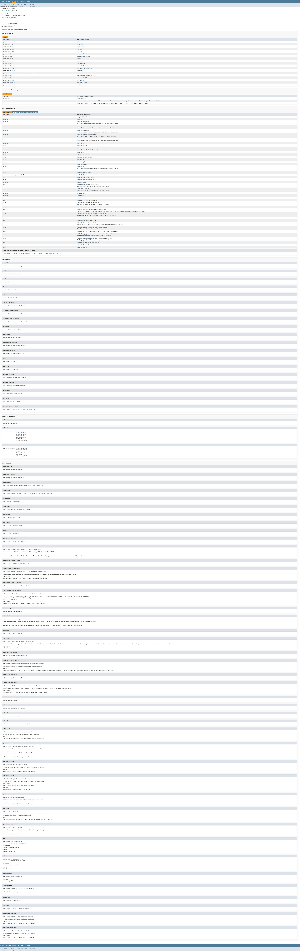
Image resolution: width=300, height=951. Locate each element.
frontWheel (80, 49)
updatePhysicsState (82, 245)
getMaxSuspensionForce (83, 154)
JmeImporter (83, 198)
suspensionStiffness (83, 65)
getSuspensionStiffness (84, 172)
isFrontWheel (80, 195)
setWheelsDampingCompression (85, 234)
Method (21, 6)
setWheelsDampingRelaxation (85, 238)
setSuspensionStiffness (84, 227)
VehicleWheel (80, 98)
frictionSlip (80, 46)
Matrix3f (12, 70)
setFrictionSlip (81, 202)
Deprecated (23, 1)
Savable (4, 19)
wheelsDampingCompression (84, 75)
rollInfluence (81, 63)
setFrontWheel (81, 207)
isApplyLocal (80, 193)
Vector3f (12, 42)
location (79, 51)
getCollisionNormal (82, 130)
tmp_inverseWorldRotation (84, 68)
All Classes (33, 4)
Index (28, 1)
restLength (80, 61)
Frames (18, 4)
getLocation (80, 152)
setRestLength (81, 220)
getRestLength (81, 162)
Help (32, 1)
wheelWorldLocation (82, 82)
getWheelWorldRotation (83, 188)
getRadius (79, 159)
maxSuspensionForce (82, 54)
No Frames (24, 4)
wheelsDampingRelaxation (84, 77)
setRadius (79, 218)
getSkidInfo (80, 166)
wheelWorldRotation (82, 85)
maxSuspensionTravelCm (83, 56)
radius (79, 58)
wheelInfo (79, 73)
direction (79, 44)
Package (8, 1)
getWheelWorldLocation (83, 184)
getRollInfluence (82, 164)
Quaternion (13, 68)
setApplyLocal (81, 200)
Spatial (12, 80)
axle (78, 42)
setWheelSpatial (81, 242)
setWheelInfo (80, 231)
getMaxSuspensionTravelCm (84, 157)
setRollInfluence (82, 222)
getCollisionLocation (83, 121)
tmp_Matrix (80, 70)
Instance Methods (18, 112)
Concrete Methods (32, 112)
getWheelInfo (80, 175)
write (78, 247)
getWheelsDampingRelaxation (85, 179)
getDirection (80, 143)
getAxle (79, 119)
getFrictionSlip (81, 145)
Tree (17, 1)
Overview (2, 1)
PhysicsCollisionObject (10, 148)
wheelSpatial (80, 80)
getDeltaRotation (82, 139)
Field (11, 6)
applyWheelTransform (83, 117)
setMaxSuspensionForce (83, 209)
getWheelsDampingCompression (85, 177)
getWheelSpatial (81, 182)
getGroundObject (81, 148)
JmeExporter (84, 247)
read (78, 198)
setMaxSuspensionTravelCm (84, 213)
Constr (16, 6)
